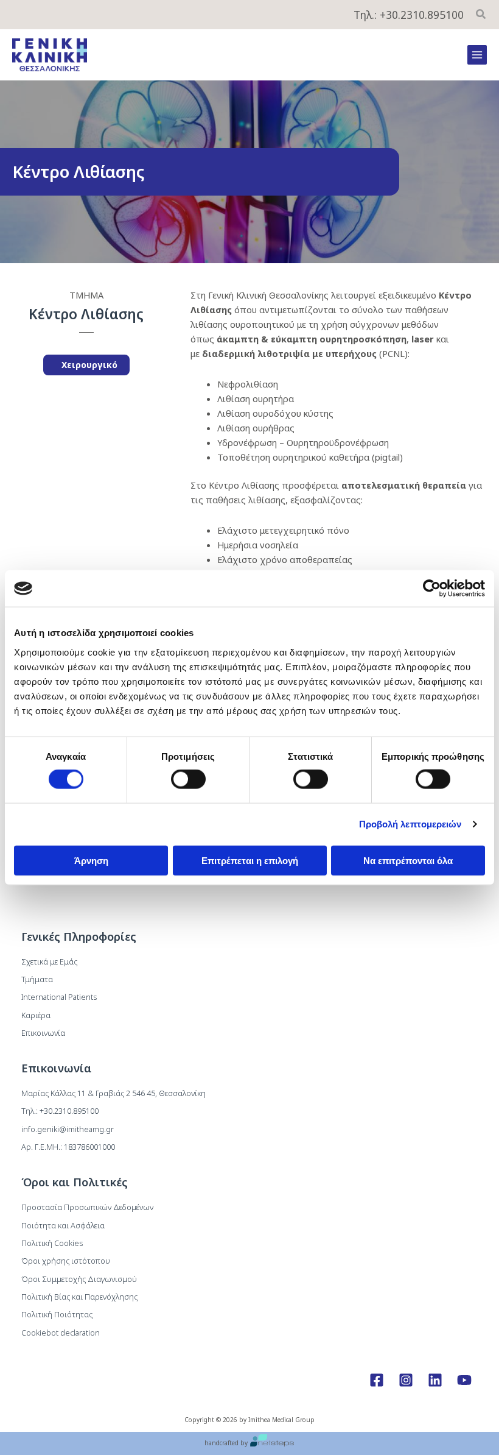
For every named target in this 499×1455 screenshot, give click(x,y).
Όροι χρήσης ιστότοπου (65, 1260)
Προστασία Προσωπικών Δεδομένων (87, 1207)
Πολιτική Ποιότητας (56, 1314)
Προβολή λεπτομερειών (410, 824)
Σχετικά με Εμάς (49, 961)
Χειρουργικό (89, 364)
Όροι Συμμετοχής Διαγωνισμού (79, 1278)
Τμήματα (37, 979)
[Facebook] (376, 1380)
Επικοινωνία (43, 1032)
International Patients (59, 996)
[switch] (188, 779)
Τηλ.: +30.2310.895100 (409, 14)
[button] (481, 15)
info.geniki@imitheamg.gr (67, 1129)
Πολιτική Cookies (52, 1242)
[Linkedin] (435, 1380)
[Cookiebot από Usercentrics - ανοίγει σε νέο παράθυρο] (432, 588)
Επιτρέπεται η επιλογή (249, 860)
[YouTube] (464, 1380)
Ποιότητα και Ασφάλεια (63, 1225)
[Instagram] (406, 1380)
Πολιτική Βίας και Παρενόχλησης (79, 1296)
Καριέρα (36, 1015)
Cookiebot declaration (60, 1332)
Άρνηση (91, 860)
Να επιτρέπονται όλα (408, 860)
